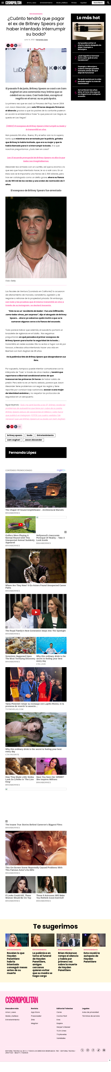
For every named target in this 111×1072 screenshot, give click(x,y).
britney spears (14, 435)
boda (29, 435)
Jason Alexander (33, 439)
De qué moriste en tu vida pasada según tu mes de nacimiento (89, 81)
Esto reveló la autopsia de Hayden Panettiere (92, 957)
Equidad (84, 3)
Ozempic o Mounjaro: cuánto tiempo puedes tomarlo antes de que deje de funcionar (88, 70)
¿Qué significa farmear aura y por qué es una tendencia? (88, 58)
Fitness (74, 3)
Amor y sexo (31, 3)
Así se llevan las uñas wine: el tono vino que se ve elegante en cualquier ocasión (89, 93)
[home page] (13, 2)
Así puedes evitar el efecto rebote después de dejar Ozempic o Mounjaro (89, 46)
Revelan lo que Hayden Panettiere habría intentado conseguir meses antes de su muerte (17, 963)
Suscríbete (98, 3)
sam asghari (13, 439)
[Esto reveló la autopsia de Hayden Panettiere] (94, 940)
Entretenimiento (46, 3)
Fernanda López (42, 40)
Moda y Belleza (62, 3)
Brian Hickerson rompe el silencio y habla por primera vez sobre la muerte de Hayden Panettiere (68, 961)
